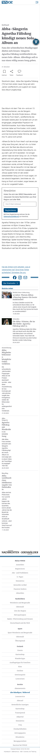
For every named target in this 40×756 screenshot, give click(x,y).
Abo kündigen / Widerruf (20, 692)
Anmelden (20, 565)
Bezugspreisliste (20, 741)
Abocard (20, 701)
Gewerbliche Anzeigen (20, 705)
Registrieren (20, 569)
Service (20, 684)
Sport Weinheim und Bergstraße (20, 633)
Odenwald (20, 607)
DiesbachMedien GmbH (20, 749)
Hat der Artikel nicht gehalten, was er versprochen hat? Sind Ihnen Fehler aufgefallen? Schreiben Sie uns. (16, 270)
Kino (20, 667)
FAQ (20, 725)
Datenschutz (15, 751)
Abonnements (20, 688)
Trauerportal (20, 713)
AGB (21, 751)
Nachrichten (20, 599)
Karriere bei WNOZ (20, 745)
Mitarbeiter (20, 737)
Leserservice (20, 696)
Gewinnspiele (20, 675)
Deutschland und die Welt (20, 623)
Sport (20, 629)
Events (20, 650)
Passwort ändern (20, 589)
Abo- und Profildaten (20, 573)
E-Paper (20, 577)
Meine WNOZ (20, 561)
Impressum (7, 751)
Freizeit (20, 646)
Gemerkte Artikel (20, 585)
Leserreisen (20, 679)
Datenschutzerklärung (11, 216)
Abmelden (20, 593)
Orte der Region (20, 611)
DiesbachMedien (20, 729)
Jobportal (20, 717)
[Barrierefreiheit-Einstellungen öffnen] (36, 42)
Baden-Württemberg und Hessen (20, 619)
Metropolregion (20, 615)
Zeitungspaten (20, 733)
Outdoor (20, 671)
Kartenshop (20, 654)
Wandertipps (20, 658)
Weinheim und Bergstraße (20, 603)
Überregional (20, 641)
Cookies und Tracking (29, 751)
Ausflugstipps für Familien (20, 663)
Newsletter (20, 581)
